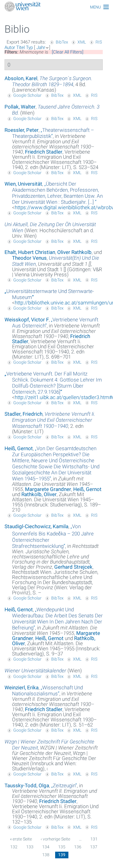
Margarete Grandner (48, 489)
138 (45, 854)
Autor (10, 47)
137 (93, 846)
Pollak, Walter (20, 107)
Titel (20, 47)
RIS (99, 42)
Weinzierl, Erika (22, 687)
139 (61, 854)
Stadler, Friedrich (23, 414)
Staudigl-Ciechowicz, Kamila (36, 526)
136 (77, 846)
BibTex (62, 42)
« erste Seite (21, 839)
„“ (57, 193)
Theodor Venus (29, 258)
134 (45, 846)
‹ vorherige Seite (55, 839)
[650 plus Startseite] (56, 7)
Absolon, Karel (21, 78)
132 (13, 846)
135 (61, 846)
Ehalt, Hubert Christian (30, 252)
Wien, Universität (23, 184)
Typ (29, 47)
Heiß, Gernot (19, 448)
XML (81, 42)
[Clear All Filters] (67, 52)
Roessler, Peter (22, 130)
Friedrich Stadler (43, 152)
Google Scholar (27, 95)
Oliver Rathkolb (74, 252)
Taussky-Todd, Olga (27, 785)
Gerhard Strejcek (73, 567)
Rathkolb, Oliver (39, 494)
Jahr (40, 47)
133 (29, 846)
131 (94, 839)
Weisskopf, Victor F (27, 320)
